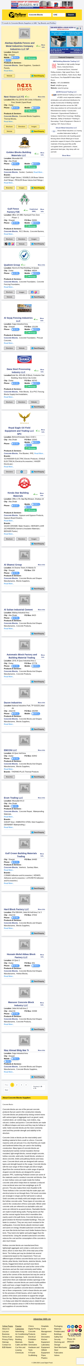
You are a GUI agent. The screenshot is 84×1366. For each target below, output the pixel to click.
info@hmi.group (61, 85)
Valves (56, 1355)
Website (9, 76)
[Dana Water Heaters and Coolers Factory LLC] (42, 5)
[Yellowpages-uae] (17, 15)
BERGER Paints (10, 531)
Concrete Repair (25, 811)
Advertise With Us (42, 1319)
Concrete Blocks (11, 65)
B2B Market (6, 1347)
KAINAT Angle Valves (12, 177)
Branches (9, 188)
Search (71, 15)
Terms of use (7, 1337)
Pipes (43, 1355)
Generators (32, 1345)
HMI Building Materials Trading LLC (66, 61)
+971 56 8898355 (63, 83)
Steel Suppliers (25, 65)
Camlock (29, 172)
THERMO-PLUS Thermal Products (25, 772)
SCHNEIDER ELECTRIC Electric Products (20, 459)
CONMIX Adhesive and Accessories (18, 875)
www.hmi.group (63, 88)
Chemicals (19, 1353)
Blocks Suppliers (22, 581)
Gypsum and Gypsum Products (31, 515)
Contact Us (6, 1345)
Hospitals (45, 1326)
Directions (21, 126)
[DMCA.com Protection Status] (74, 1346)
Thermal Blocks (10, 119)
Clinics (31, 1326)
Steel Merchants (60, 1347)
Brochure (9, 126)
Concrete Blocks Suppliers (29, 116)
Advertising (19, 1331)
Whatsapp (32, 58)
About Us (5, 1329)
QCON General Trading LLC (66, 92)
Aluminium (19, 1337)
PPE (31, 453)
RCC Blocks (24, 231)
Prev (6, 1085)
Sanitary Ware (32, 867)
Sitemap (5, 1342)
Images (34, 126)
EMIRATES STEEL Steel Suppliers (29, 822)
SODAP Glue (9, 822)
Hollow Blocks (21, 974)
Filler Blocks (24, 392)
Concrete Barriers (37, 231)
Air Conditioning (21, 1334)
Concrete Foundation (27, 282)
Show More (66, 155)
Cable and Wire (21, 1345)
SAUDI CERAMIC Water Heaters (17, 526)
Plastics (44, 1358)
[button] (15, 57)
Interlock (22, 867)
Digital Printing (34, 1329)
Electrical (32, 1337)
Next (6, 1090)
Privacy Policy (7, 1339)
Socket (21, 172)
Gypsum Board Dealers (13, 518)
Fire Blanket (24, 453)
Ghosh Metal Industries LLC (66, 128)
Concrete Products (23, 626)
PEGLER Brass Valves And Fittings (28, 180)
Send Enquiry (39, 76)
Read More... (9, 71)
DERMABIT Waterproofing (14, 825)
